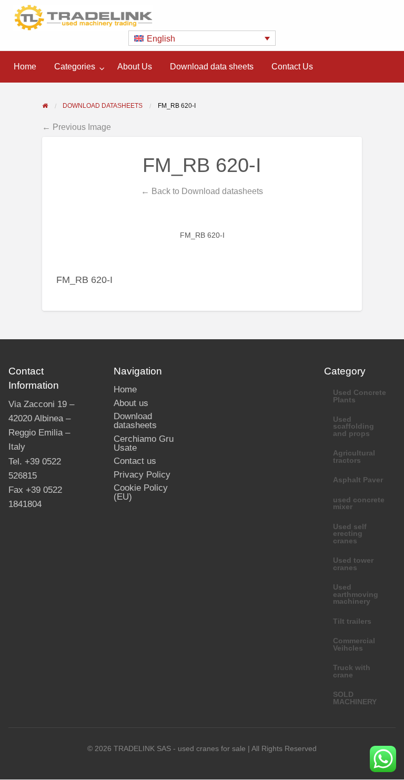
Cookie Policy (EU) (141, 492)
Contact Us (292, 66)
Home (25, 66)
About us (131, 403)
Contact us (135, 461)
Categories (74, 66)
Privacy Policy (142, 474)
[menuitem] (25, 66)
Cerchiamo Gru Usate (144, 443)
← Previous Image (76, 126)
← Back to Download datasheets (202, 191)
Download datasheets (135, 421)
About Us (134, 66)
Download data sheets (212, 66)
